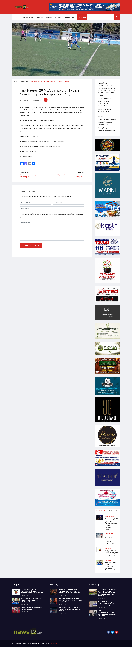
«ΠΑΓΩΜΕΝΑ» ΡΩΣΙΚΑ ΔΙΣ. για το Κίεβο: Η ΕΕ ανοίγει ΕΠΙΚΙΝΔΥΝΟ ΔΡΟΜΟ (69, 609)
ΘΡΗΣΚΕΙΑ (58, 17)
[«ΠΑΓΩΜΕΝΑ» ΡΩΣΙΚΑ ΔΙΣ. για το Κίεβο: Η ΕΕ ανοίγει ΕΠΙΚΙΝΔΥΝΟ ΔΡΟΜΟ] (53, 610)
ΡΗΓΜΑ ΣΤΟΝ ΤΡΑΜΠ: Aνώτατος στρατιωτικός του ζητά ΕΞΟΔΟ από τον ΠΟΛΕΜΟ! (70, 600)
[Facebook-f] (108, 632)
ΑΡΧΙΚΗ (16, 17)
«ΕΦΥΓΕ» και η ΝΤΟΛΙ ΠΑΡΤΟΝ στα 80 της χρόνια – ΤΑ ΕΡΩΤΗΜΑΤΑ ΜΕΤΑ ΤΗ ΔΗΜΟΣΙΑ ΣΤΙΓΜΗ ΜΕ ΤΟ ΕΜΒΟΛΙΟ (107, 90)
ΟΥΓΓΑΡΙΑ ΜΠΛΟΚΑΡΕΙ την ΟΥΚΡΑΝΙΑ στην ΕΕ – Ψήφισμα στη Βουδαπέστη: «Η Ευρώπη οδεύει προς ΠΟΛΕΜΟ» (107, 592)
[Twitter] (112, 632)
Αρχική (16, 81)
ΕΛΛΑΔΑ (49, 17)
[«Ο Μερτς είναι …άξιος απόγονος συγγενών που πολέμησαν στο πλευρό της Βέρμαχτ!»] (93, 613)
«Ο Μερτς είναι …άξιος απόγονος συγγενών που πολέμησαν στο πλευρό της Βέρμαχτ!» (107, 613)
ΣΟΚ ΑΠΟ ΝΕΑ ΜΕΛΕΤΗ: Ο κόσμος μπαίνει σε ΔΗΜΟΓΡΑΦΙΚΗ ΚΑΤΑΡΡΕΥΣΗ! (111, 539)
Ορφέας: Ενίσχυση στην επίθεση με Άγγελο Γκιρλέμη (32, 608)
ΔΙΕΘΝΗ (40, 17)
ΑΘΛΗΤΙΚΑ (82, 17)
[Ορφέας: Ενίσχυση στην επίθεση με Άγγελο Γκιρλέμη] (16, 610)
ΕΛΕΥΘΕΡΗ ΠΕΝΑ (28, 17)
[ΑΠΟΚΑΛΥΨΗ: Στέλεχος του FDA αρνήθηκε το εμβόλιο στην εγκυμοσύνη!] (93, 604)
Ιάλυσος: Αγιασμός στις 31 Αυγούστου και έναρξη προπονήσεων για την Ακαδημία (111, 553)
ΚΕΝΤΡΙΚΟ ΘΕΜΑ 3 (110, 516)
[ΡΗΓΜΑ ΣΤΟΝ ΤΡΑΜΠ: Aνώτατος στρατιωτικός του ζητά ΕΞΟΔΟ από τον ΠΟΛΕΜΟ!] (53, 601)
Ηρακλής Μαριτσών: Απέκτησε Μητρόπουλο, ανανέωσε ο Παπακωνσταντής (107, 122)
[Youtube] (116, 632)
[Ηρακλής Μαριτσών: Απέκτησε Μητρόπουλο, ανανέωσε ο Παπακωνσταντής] (16, 601)
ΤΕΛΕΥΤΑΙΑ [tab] (114, 511)
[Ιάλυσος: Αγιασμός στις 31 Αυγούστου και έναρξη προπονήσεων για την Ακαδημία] (16, 592)
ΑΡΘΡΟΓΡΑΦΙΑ (70, 17)
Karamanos (53, 643)
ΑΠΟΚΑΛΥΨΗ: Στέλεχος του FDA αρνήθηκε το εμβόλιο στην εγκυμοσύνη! (107, 603)
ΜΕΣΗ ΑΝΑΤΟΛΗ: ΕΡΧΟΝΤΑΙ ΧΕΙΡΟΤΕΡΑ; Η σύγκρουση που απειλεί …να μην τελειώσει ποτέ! (69, 591)
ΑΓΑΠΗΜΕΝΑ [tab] (102, 511)
